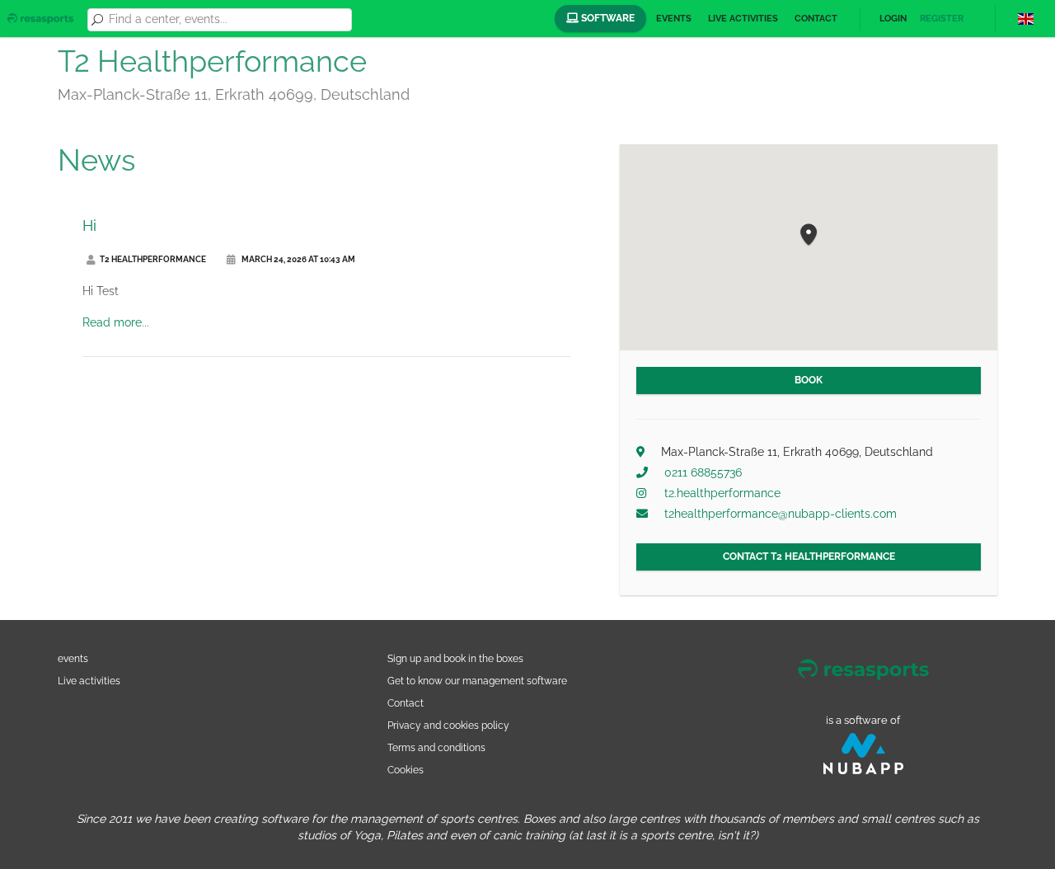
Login (893, 18)
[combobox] (227, 20)
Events (674, 18)
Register (942, 18)
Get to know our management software (477, 680)
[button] (808, 235)
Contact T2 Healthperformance (809, 556)
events (73, 658)
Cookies (405, 769)
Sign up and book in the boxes (455, 658)
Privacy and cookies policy (448, 725)
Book (809, 380)
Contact (816, 18)
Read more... (115, 322)
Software (607, 18)
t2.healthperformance (722, 493)
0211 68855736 (703, 472)
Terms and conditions (436, 747)
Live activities (743, 18)
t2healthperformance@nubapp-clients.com (780, 513)
